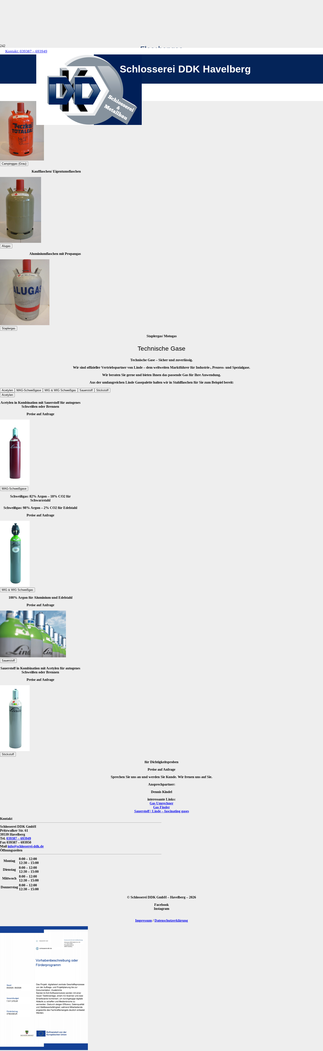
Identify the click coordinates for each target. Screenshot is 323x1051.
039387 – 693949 (18, 838)
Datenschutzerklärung (171, 920)
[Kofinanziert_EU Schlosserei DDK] (44, 1049)
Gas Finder (161, 807)
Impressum (143, 920)
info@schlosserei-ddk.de (26, 846)
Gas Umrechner (161, 803)
